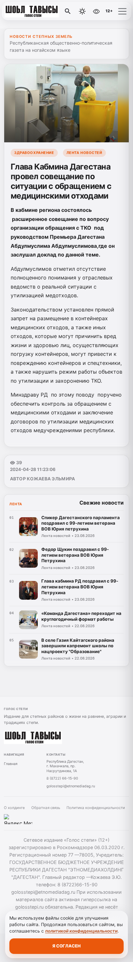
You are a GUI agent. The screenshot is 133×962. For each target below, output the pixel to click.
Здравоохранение (34, 152)
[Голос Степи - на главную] (32, 11)
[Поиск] (68, 11)
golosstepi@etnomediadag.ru (70, 786)
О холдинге (14, 807)
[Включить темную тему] (82, 11)
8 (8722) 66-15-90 (62, 778)
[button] (122, 11)
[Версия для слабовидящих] (96, 11)
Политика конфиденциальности (95, 807)
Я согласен (66, 945)
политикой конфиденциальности (81, 931)
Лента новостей (84, 152)
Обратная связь (45, 807)
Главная (10, 763)
